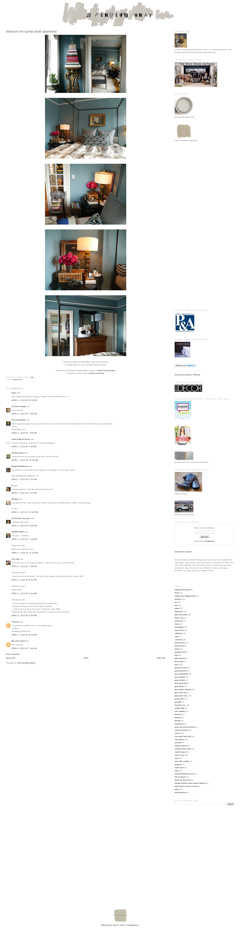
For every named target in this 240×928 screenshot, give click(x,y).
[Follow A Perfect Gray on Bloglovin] (185, 367)
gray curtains (180, 680)
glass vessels (180, 658)
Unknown (15, 622)
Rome (177, 593)
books (177, 624)
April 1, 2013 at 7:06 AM (24, 414)
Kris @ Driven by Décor (21, 518)
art (176, 602)
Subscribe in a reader (183, 552)
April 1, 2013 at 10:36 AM (25, 460)
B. (12, 486)
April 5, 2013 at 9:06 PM (24, 616)
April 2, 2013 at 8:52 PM (24, 580)
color (176, 636)
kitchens (178, 714)
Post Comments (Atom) (26, 663)
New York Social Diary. (107, 370)
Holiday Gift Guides (182, 590)
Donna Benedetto (19, 420)
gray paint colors (181, 696)
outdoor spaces (181, 746)
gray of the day (180, 693)
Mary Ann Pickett (18, 641)
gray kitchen (179, 686)
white (177, 789)
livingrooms (179, 724)
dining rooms (180, 643)
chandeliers (179, 627)
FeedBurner (209, 541)
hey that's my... (180, 705)
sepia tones (179, 768)
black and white (181, 615)
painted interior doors (183, 749)
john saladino (180, 711)
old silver (178, 743)
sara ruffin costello (182, 761)
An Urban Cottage (19, 406)
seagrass (178, 764)
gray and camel (181, 668)
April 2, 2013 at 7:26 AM (24, 539)
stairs (177, 771)
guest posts (179, 699)
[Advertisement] (185, 184)
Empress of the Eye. (97, 373)
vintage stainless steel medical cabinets (190, 783)
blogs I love (179, 618)
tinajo (14, 393)
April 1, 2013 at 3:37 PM (24, 493)
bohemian (178, 621)
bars (176, 605)
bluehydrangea (18, 453)
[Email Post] (32, 377)
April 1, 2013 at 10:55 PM (25, 512)
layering (178, 718)
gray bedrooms (181, 671)
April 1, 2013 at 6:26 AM (24, 400)
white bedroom (180, 792)
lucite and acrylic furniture (185, 727)
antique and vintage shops (185, 596)
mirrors (177, 733)
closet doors (179, 630)
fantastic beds (180, 652)
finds (176, 655)
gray (176, 665)
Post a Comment (12, 654)
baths (177, 608)
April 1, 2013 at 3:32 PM (24, 479)
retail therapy (180, 752)
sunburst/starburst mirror (184, 774)
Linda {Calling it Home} (21, 439)
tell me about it (180, 777)
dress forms (179, 646)
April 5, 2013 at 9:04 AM (24, 593)
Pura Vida (15, 559)
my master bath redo (183, 736)
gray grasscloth (181, 683)
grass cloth (179, 661)
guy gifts (178, 702)
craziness (178, 640)
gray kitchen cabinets (183, 689)
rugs (176, 758)
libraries (178, 721)
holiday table (180, 708)
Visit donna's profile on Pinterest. (187, 375)
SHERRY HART (18, 532)
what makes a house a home (186, 786)
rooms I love (179, 755)
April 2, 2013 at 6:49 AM (24, 526)
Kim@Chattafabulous (20, 466)
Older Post (161, 658)
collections (179, 633)
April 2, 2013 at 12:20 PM (25, 553)
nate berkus (179, 739)
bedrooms (17, 379)
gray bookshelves (181, 674)
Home (86, 658)
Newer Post (10, 658)
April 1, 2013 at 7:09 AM (24, 433)
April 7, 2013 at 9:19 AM (24, 635)
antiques (178, 599)
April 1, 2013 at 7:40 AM (24, 447)
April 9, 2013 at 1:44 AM (24, 648)
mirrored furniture (181, 730)
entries (177, 649)
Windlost (15, 499)
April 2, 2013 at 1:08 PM (24, 566)
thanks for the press (182, 780)
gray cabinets (180, 677)
